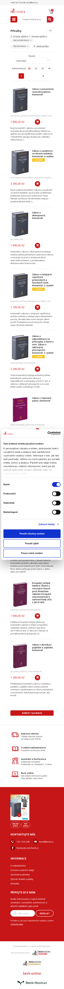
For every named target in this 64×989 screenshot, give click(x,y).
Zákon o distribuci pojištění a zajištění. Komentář (42, 647)
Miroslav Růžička (33, 609)
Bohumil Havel (16, 301)
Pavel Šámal (15, 177)
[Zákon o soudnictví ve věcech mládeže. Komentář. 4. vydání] (20, 162)
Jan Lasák (14, 239)
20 (36, 68)
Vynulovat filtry (42, 46)
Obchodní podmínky (20, 874)
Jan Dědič (42, 301)
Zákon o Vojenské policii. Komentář (41, 399)
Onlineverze (15, 825)
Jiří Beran (23, 671)
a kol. (50, 115)
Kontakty (14, 883)
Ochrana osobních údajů (22, 870)
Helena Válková (27, 177)
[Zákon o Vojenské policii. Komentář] (20, 409)
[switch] (56, 493)
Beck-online (27, 773)
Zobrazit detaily (47, 524)
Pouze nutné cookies (32, 553)
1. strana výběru (38, 36)
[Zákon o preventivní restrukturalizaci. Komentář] (20, 100)
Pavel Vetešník (29, 363)
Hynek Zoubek (41, 115)
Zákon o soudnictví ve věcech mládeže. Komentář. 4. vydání (42, 154)
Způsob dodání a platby (21, 879)
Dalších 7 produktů (32, 713)
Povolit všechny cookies (32, 533)
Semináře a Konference (33, 759)
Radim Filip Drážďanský (35, 424)
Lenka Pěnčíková (35, 671)
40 (49, 68)
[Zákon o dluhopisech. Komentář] (20, 224)
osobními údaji (16, 924)
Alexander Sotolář (42, 177)
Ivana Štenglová (30, 301)
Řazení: (32, 56)
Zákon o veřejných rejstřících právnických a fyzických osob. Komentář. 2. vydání (42, 280)
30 (42, 68)
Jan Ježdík (14, 671)
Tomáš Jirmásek (27, 115)
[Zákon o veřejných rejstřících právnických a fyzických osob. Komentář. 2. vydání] (20, 285)
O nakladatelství (18, 865)
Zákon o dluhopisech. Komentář (39, 215)
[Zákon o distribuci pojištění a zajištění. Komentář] (20, 656)
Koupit (37, 122)
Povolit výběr (32, 543)
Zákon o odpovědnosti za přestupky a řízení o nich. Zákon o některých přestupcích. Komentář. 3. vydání (43, 344)
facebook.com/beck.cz (27, 847)
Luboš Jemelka (16, 363)
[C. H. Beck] (21, 10)
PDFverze (25, 825)
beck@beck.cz (46, 841)
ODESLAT (45, 913)
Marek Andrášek (17, 424)
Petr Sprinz (14, 115)
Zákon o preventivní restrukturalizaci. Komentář (43, 92)
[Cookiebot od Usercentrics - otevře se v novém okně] (48, 433)
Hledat (50, 19)
